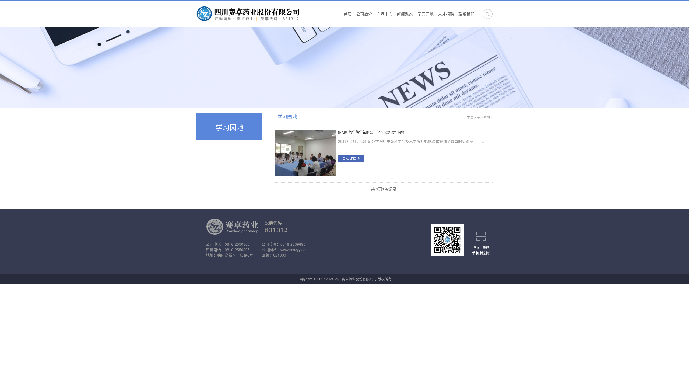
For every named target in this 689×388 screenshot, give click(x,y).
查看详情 (349, 158)
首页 (348, 14)
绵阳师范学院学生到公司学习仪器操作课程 (371, 132)
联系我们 (466, 14)
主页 (470, 117)
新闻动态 (405, 14)
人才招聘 (446, 14)
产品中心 (385, 14)
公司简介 (364, 14)
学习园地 (425, 14)
